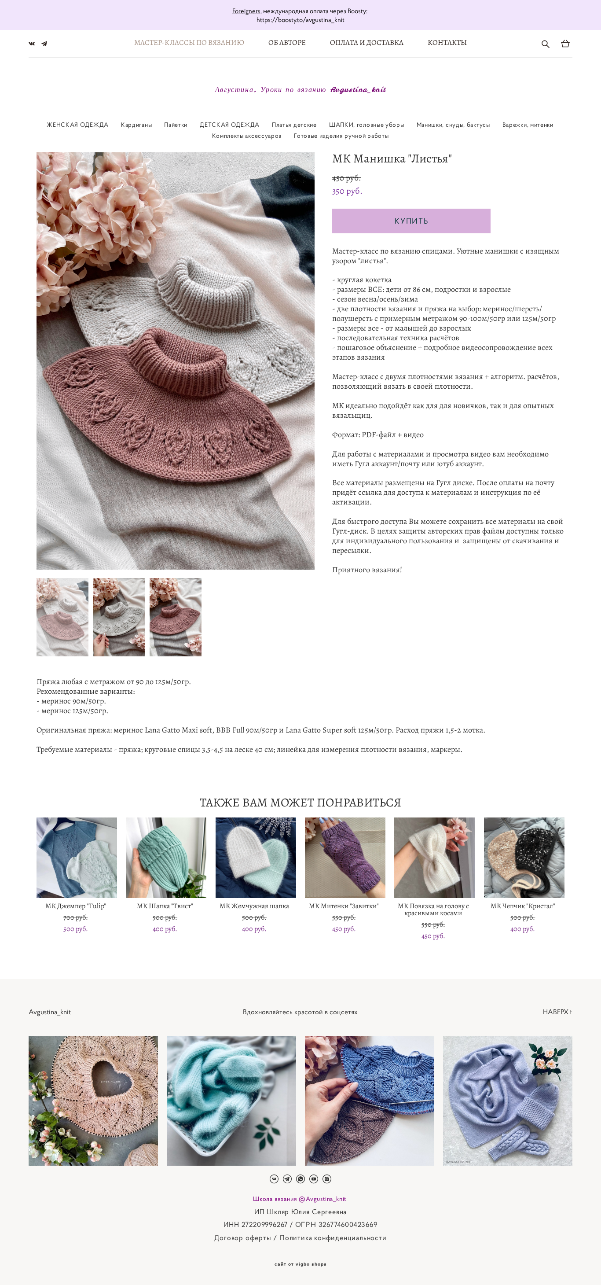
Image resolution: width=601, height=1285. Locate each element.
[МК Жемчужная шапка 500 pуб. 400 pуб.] (256, 857)
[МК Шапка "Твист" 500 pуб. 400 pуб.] (166, 857)
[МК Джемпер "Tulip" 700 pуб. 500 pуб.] (77, 857)
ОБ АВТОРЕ (287, 42)
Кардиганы (136, 125)
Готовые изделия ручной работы (341, 136)
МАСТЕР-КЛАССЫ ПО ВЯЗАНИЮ (189, 42)
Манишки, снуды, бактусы (453, 125)
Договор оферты (242, 1237)
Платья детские (294, 125)
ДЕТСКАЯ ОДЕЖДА (230, 125)
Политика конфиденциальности (333, 1237)
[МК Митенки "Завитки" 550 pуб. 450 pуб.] (345, 857)
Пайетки (175, 125)
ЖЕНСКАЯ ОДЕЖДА (78, 125)
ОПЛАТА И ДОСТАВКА (366, 42)
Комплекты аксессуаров (247, 136)
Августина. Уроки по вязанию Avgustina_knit (300, 89)
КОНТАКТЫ (447, 42)
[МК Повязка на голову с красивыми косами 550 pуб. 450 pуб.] (434, 857)
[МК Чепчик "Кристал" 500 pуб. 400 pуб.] (524, 857)
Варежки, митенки (527, 125)
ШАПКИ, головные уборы (366, 125)
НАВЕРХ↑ (557, 1011)
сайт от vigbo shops (301, 1264)
